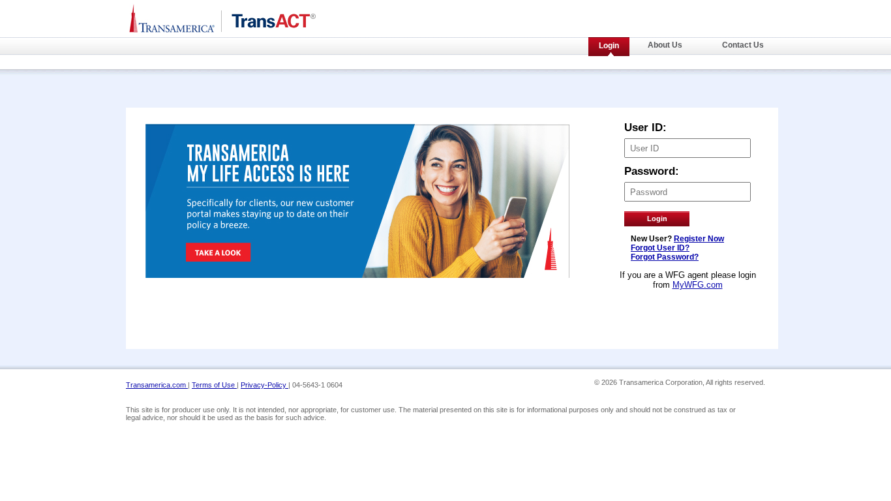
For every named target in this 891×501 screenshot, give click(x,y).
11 (580, 373)
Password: (651, 171)
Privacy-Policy (264, 385)
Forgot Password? (665, 257)
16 (646, 373)
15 (633, 373)
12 (593, 373)
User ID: (645, 127)
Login (609, 45)
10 (567, 373)
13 (607, 373)
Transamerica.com (157, 385)
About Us (665, 45)
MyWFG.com (697, 285)
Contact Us (743, 45)
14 (620, 373)
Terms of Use (214, 385)
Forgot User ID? (660, 247)
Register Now (699, 238)
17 (659, 373)
